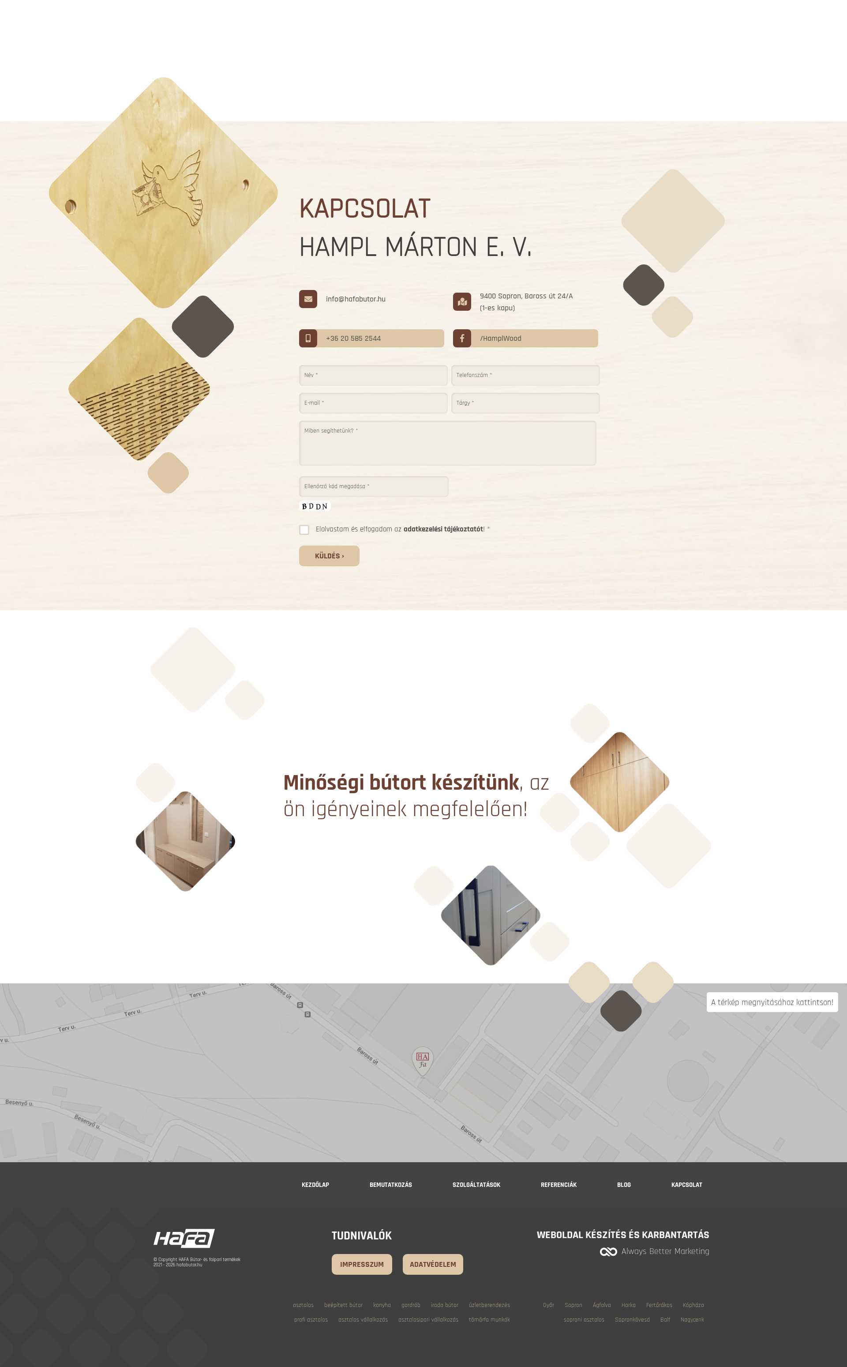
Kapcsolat (686, 1185)
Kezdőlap (315, 1185)
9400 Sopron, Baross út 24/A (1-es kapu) (526, 302)
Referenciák (559, 1185)
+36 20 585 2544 (353, 338)
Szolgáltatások (476, 1185)
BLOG (624, 1185)
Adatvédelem (433, 1264)
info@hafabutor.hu (356, 299)
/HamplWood (500, 338)
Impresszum (362, 1264)
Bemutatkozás (391, 1185)
